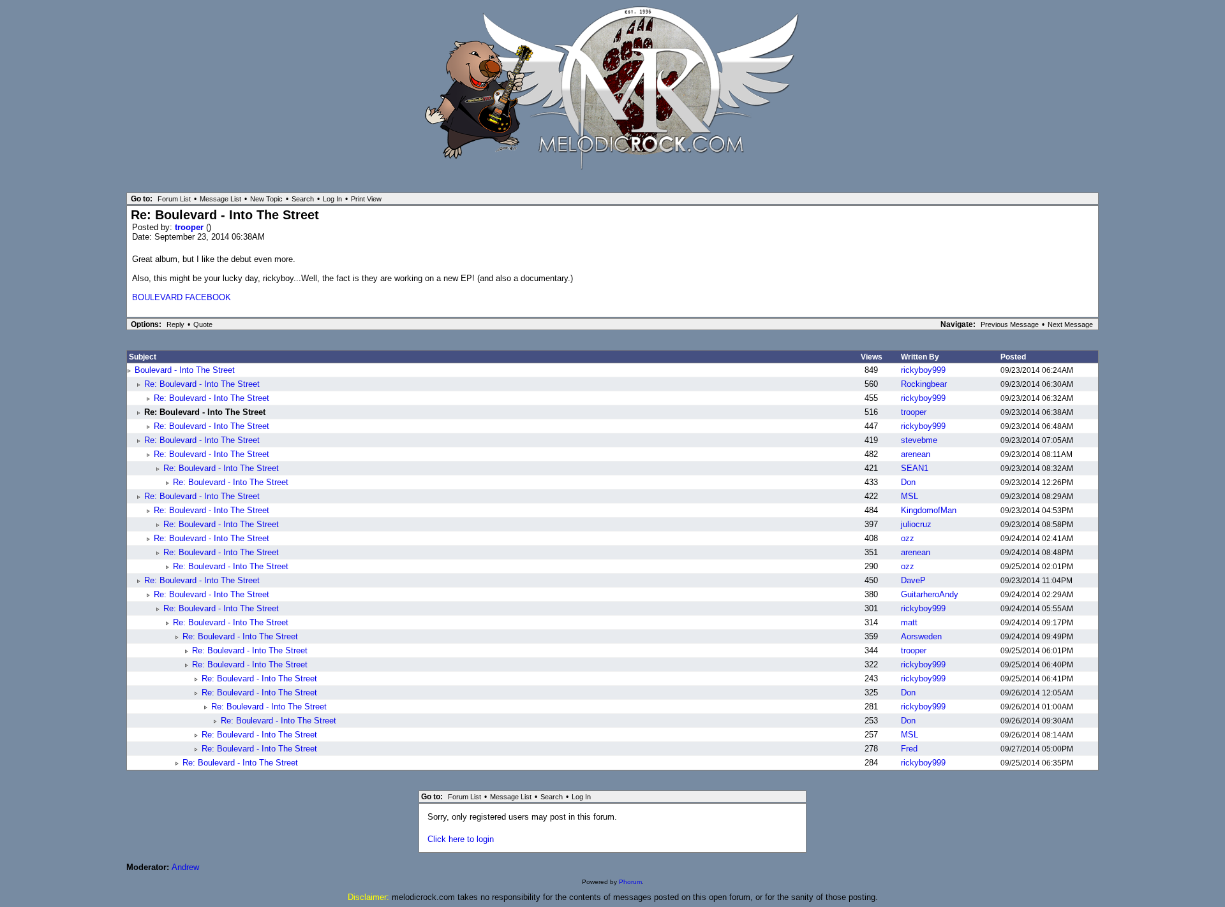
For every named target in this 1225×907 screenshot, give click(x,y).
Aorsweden (921, 636)
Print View (366, 199)
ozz (907, 538)
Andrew (185, 867)
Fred (909, 748)
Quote (202, 324)
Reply (175, 324)
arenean (915, 454)
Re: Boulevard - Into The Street (202, 384)
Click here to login (460, 839)
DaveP (913, 580)
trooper (190, 227)
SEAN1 (914, 468)
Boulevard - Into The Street (185, 370)
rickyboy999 (923, 370)
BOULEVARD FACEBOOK (181, 297)
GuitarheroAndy (929, 594)
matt (909, 622)
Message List (220, 199)
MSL (909, 496)
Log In (332, 199)
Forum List (174, 199)
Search (303, 199)
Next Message (1070, 324)
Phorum (630, 881)
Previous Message (1010, 324)
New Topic (266, 199)
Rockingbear (924, 384)
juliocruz (916, 524)
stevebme (919, 440)
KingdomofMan (928, 510)
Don (908, 482)
